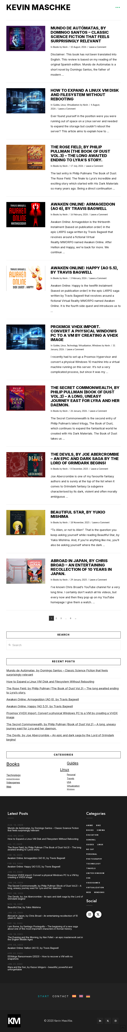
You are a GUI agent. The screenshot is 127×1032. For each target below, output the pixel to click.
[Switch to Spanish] (73, 996)
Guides (56, 105)
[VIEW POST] (25, 38)
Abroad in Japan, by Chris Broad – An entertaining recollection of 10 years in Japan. (81, 567)
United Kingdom (13, 779)
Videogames (13, 782)
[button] (117, 7)
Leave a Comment (97, 47)
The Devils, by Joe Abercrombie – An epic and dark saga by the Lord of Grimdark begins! (85, 458)
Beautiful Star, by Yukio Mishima (78, 514)
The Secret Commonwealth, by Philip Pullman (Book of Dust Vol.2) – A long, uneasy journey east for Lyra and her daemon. (85, 396)
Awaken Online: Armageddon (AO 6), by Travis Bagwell (83, 206)
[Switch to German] (87, 996)
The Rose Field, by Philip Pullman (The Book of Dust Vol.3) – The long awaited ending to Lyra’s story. (80, 153)
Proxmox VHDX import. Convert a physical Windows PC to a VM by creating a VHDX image (84, 333)
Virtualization (73, 105)
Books (56, 47)
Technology (72, 346)
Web (8, 786)
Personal (71, 774)
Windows (96, 346)
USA (69, 782)
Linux (63, 105)
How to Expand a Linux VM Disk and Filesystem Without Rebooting (85, 94)
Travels (70, 778)
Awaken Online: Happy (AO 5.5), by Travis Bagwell (84, 270)
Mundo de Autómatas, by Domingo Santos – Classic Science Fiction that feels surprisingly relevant (80, 34)
